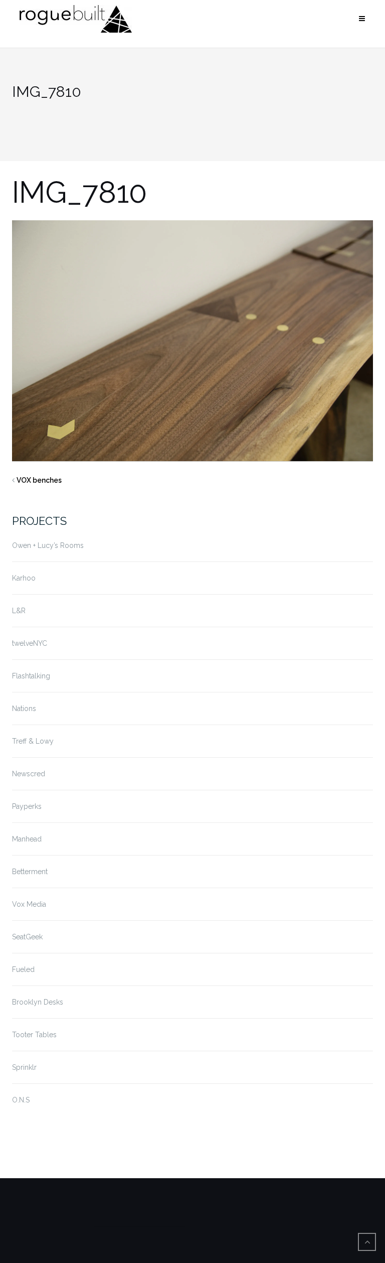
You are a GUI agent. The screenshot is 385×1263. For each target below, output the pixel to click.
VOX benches (39, 480)
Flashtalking (31, 676)
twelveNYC (29, 643)
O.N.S (21, 1100)
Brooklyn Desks (37, 1002)
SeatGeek (27, 937)
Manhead (27, 839)
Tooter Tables (34, 1035)
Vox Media (29, 904)
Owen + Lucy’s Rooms (48, 545)
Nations (24, 709)
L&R (19, 611)
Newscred (28, 774)
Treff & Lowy (33, 741)
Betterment (30, 872)
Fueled (23, 969)
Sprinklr (24, 1067)
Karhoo (24, 578)
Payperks (27, 806)
